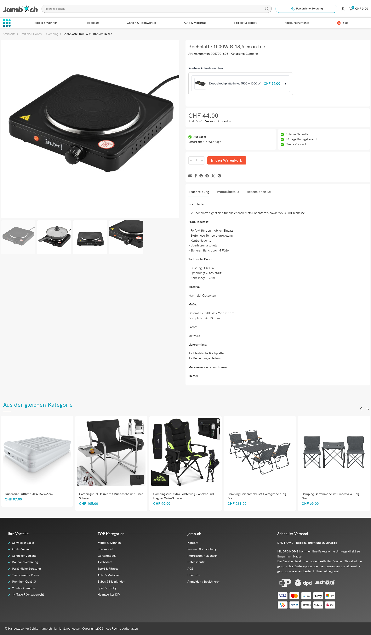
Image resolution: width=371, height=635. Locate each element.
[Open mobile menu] (7, 23)
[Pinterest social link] (201, 176)
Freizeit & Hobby (31, 34)
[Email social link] (190, 176)
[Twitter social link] (213, 176)
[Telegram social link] (207, 176)
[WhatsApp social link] (219, 176)
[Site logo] (20, 8)
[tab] (199, 192)
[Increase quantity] (202, 160)
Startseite (9, 34)
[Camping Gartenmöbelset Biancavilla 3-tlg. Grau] (265, 452)
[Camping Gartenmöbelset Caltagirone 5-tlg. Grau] (191, 452)
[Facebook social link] (195, 176)
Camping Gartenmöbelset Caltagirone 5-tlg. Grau (189, 496)
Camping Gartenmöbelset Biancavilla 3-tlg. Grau (262, 496)
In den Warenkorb (227, 160)
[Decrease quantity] (190, 160)
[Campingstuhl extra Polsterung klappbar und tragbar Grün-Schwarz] (117, 452)
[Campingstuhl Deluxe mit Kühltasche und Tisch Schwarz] (42, 452)
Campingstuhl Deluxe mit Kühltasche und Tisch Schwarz (42, 496)
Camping (52, 34)
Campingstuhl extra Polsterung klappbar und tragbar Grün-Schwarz (115, 496)
